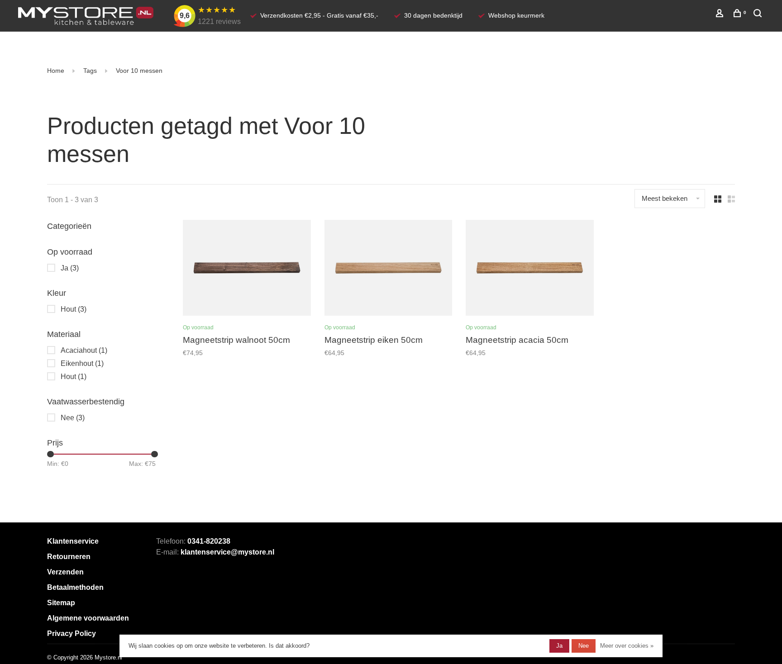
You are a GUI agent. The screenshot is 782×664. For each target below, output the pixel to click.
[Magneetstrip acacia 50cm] (530, 269)
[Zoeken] (758, 14)
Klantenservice (73, 541)
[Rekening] (720, 14)
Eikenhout (82, 363)
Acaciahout (84, 350)
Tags (90, 70)
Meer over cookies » (626, 645)
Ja (70, 268)
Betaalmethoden (75, 587)
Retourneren (69, 556)
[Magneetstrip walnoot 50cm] (247, 269)
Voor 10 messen (139, 70)
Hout (73, 309)
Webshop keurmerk (516, 15)
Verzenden (65, 572)
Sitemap (61, 603)
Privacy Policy (71, 633)
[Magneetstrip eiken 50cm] (388, 269)
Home (55, 70)
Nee (73, 418)
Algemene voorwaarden (88, 618)
